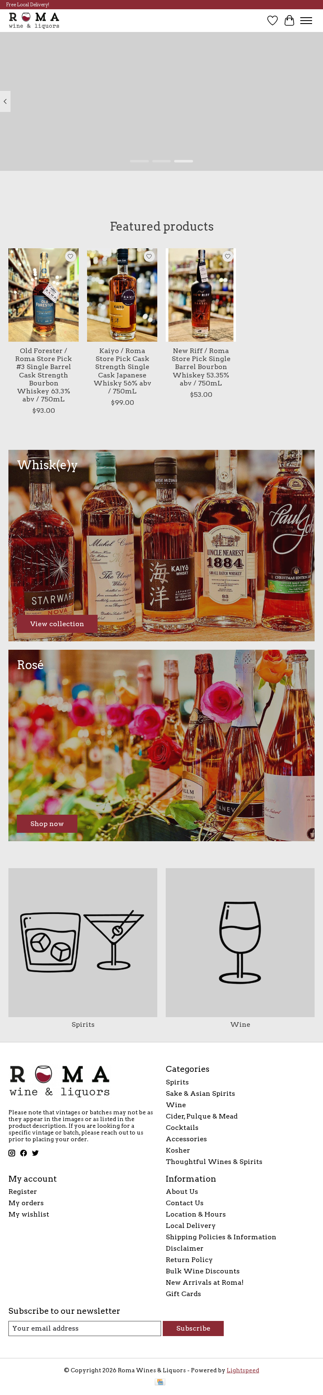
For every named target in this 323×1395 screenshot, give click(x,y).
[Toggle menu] (306, 20)
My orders (26, 1203)
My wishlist (28, 1214)
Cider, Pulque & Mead (202, 1116)
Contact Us (185, 1203)
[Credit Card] (160, 1383)
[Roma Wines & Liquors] (34, 20)
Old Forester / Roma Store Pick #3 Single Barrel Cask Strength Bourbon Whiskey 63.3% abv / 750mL (43, 375)
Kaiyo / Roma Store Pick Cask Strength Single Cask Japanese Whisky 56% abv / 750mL (122, 371)
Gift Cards (183, 1294)
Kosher (178, 1150)
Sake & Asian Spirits (200, 1093)
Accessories (186, 1139)
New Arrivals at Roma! (205, 1282)
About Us (182, 1192)
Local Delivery (191, 1226)
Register (22, 1192)
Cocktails (182, 1128)
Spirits (83, 1024)
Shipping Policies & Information (221, 1237)
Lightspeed (243, 1370)
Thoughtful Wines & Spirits (214, 1162)
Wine (240, 1024)
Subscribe (193, 1328)
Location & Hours (196, 1214)
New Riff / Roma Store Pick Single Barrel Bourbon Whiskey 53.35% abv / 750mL (201, 367)
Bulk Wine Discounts (203, 1271)
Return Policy (189, 1260)
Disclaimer (185, 1248)
